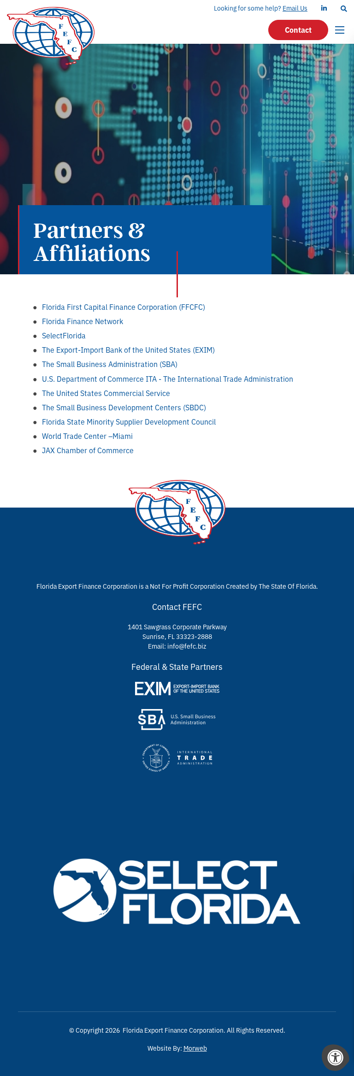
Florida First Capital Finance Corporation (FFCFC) (123, 307)
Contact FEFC (177, 606)
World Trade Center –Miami (87, 436)
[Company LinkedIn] (324, 8)
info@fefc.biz (186, 645)
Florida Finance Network (82, 321)
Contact (298, 29)
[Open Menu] (341, 30)
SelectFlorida (64, 335)
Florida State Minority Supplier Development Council (129, 421)
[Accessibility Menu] (335, 1057)
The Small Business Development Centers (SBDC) (124, 407)
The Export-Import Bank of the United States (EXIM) (128, 349)
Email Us (295, 7)
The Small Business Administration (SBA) (109, 364)
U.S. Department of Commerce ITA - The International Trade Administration (167, 378)
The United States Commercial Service (106, 393)
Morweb (195, 1047)
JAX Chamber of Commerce (88, 450)
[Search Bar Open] (344, 8)
